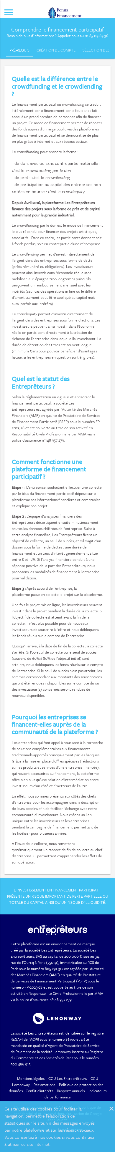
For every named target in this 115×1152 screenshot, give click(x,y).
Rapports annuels (71, 1091)
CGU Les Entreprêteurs (67, 1078)
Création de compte (56, 50)
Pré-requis (19, 50)
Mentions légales (31, 1078)
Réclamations (44, 1085)
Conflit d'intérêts (39, 1091)
